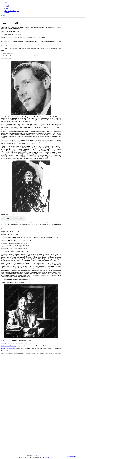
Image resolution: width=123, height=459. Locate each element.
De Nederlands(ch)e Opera (8, 346)
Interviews (3, 340)
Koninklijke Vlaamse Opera (8, 343)
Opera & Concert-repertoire (8, 348)
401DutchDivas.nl (41, 455)
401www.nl (46, 457)
